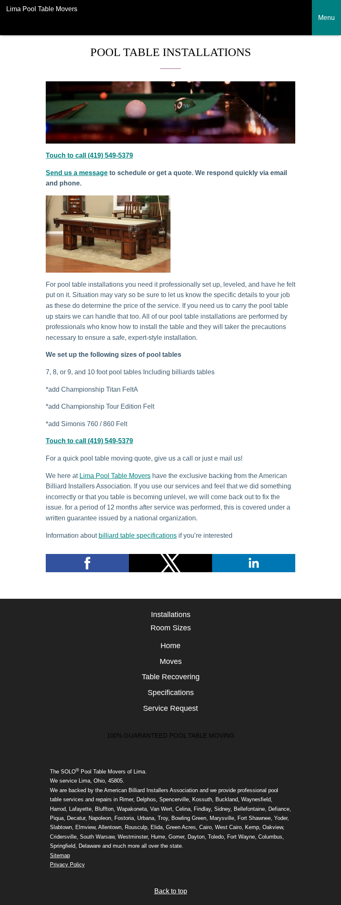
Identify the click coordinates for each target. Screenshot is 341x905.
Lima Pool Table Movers (115, 475)
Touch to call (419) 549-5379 (89, 155)
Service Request (170, 708)
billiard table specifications (138, 535)
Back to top (170, 891)
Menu (326, 17)
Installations (170, 614)
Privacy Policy (67, 864)
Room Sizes (171, 628)
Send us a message (77, 172)
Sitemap (60, 855)
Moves (171, 661)
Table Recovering (171, 677)
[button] (87, 563)
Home (170, 646)
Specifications (171, 692)
